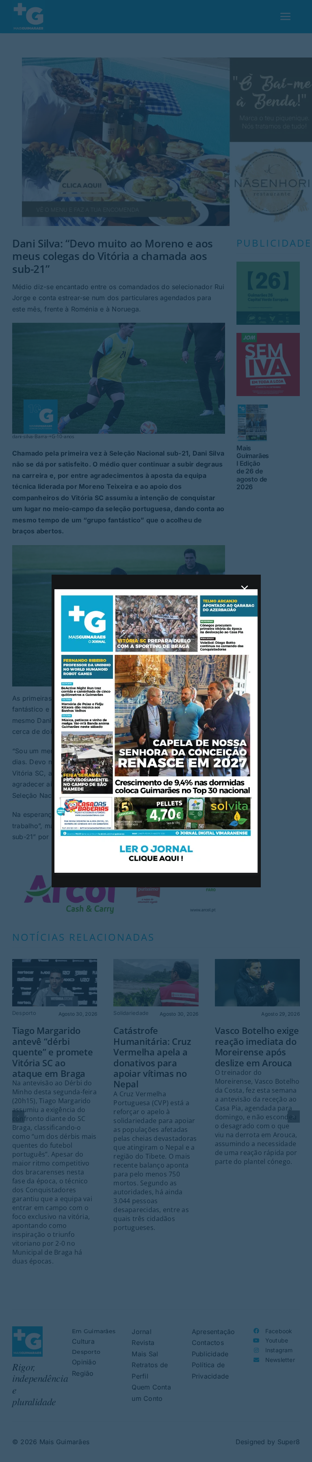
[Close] (244, 589)
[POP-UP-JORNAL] (156, 592)
